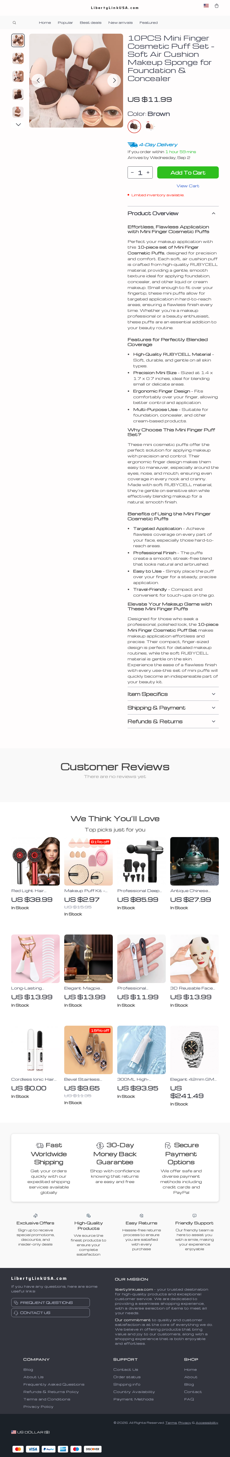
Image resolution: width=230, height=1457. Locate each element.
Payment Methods (133, 1399)
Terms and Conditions (46, 1399)
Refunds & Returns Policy (51, 1391)
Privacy (184, 1422)
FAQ (189, 1399)
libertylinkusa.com (134, 1289)
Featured (148, 22)
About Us (33, 1377)
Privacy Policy (38, 1406)
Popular (65, 22)
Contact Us (125, 1369)
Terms (171, 1422)
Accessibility (207, 1422)
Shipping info (126, 1384)
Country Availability (134, 1391)
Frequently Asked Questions (53, 1384)
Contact (193, 1391)
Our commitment (133, 1320)
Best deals (91, 22)
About (191, 1377)
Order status (127, 1377)
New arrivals (120, 22)
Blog (28, 1369)
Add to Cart (188, 172)
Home (45, 22)
